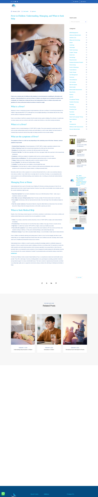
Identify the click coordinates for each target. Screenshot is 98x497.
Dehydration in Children (49, 349)
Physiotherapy (73, 107)
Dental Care (72, 55)
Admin (34, 11)
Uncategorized (73, 124)
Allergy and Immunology (75, 40)
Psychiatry (72, 112)
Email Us (84, 1)
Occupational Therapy (74, 99)
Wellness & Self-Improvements (76, 126)
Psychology (72, 114)
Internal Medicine (73, 79)
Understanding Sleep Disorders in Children (23, 349)
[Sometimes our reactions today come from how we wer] (83, 219)
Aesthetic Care (73, 37)
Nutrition (71, 94)
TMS (71, 121)
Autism (71, 42)
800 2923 (76, 1)
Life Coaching (73, 82)
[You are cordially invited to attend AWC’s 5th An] (83, 192)
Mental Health (73, 87)
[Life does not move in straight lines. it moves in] (83, 210)
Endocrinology (73, 64)
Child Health (25, 11)
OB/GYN (71, 97)
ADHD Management (74, 32)
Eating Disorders (73, 60)
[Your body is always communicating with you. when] (74, 210)
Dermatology (72, 57)
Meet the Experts (73, 84)
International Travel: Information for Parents (75, 349)
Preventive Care (73, 109)
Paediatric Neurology (74, 102)
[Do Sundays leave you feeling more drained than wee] (74, 201)
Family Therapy (73, 72)
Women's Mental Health (75, 129)
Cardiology (72, 45)
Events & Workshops (74, 67)
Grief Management (74, 74)
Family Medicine (73, 69)
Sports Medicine (73, 119)
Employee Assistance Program (76, 62)
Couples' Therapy (73, 52)
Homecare (72, 77)
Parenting (72, 104)
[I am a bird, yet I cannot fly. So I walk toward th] (74, 192)
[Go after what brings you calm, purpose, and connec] (83, 201)
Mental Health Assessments (76, 89)
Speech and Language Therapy (76, 116)
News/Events (72, 92)
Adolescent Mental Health (75, 35)
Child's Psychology (74, 50)
